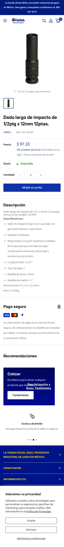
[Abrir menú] (5, 20)
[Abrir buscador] (44, 21)
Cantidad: (9, 175)
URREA (7, 132)
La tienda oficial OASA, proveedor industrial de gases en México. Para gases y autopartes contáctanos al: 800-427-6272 (32, 7)
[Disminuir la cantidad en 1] (20, 175)
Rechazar (31, 530)
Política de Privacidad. (38, 511)
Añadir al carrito (32, 188)
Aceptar (31, 520)
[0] (58, 21)
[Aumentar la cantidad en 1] (40, 175)
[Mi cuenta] (51, 21)
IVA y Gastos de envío (29, 150)
